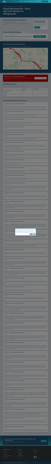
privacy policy (17, 232)
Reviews (25, 1)
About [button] (35, 1)
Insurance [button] (21, 1)
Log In (39, 1)
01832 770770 (45, 1)
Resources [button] (30, 1)
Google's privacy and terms (24, 232)
